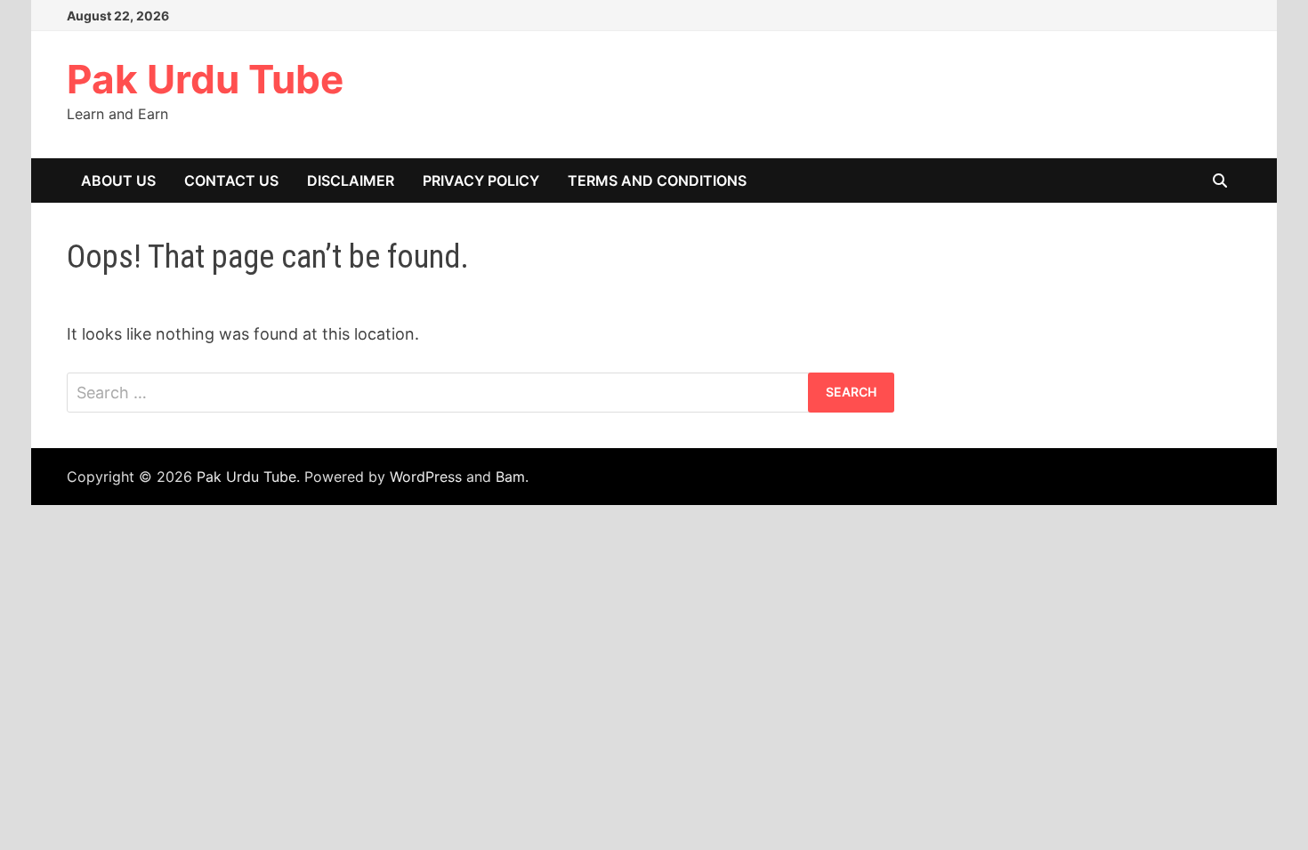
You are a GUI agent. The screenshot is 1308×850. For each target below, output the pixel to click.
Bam (510, 476)
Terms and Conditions (657, 180)
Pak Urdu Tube (205, 79)
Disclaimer (350, 180)
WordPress (426, 476)
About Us (118, 180)
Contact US (231, 180)
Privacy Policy (481, 180)
